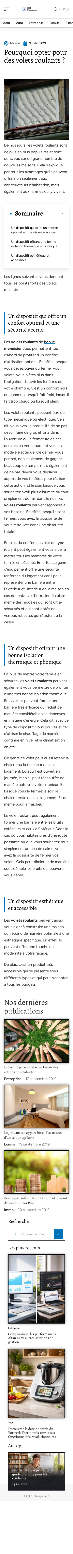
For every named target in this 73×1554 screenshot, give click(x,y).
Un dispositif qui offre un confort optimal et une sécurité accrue (34, 230)
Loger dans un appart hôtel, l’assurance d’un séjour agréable (33, 1135)
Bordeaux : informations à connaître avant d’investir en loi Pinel (35, 1200)
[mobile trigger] (7, 9)
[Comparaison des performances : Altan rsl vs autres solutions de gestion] (36, 1289)
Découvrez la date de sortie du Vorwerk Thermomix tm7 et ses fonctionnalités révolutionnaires (32, 1432)
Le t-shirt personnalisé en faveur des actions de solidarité (31, 1069)
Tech (11, 1422)
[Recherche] (55, 9)
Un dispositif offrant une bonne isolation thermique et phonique (34, 244)
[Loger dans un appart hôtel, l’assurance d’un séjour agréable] (36, 1106)
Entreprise (12, 1079)
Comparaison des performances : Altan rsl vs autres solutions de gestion (32, 1338)
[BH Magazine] (29, 9)
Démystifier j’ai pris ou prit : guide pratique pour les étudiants (33, 1474)
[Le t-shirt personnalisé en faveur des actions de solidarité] (36, 1041)
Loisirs (9, 1144)
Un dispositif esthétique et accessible (30, 258)
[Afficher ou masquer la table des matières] (53, 213)
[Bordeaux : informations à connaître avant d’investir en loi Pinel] (36, 1172)
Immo (9, 1210)
